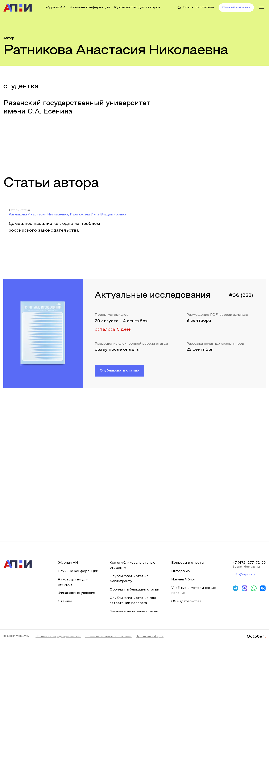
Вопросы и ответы (187, 562)
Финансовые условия (76, 593)
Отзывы (65, 601)
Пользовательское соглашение (108, 636)
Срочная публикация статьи (134, 589)
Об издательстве (186, 601)
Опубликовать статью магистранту (129, 579)
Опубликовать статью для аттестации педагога (133, 601)
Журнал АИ (55, 7)
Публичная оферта (150, 636)
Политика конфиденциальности (58, 636)
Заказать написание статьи (134, 611)
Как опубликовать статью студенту (132, 565)
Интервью (180, 571)
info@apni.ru (244, 574)
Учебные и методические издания (193, 590)
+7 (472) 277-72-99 (249, 562)
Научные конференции (90, 7)
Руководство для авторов (137, 7)
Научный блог (183, 579)
